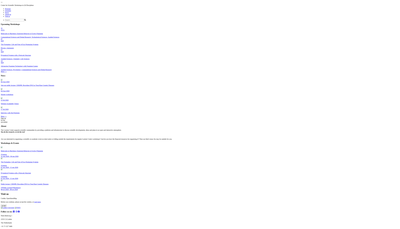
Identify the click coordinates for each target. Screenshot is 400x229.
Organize (8, 11)
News (7, 12)
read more (37, 202)
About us (8, 14)
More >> (4, 71)
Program (8, 9)
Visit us (7, 16)
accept (4, 205)
